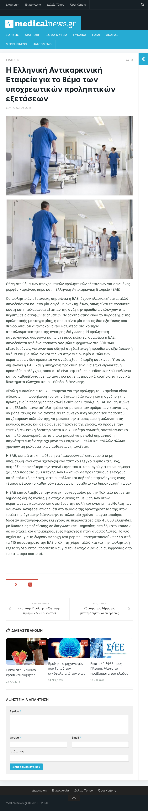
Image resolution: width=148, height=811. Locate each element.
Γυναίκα (79, 35)
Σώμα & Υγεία (56, 35)
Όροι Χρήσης (78, 4)
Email (76, 737)
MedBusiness (16, 44)
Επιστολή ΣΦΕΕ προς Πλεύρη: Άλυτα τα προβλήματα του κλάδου (109, 668)
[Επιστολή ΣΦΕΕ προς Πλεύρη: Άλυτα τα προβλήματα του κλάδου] (111, 648)
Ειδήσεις (12, 35)
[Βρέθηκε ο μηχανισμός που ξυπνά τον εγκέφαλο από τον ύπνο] (69, 648)
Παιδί (96, 35)
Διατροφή (32, 35)
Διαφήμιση (12, 4)
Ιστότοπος (17, 751)
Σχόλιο (15, 711)
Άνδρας (112, 35)
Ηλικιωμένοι (42, 44)
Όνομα (15, 737)
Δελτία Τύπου (55, 4)
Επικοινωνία (33, 4)
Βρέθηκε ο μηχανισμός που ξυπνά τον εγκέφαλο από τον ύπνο (67, 668)
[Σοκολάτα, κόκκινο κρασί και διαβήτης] (27, 651)
